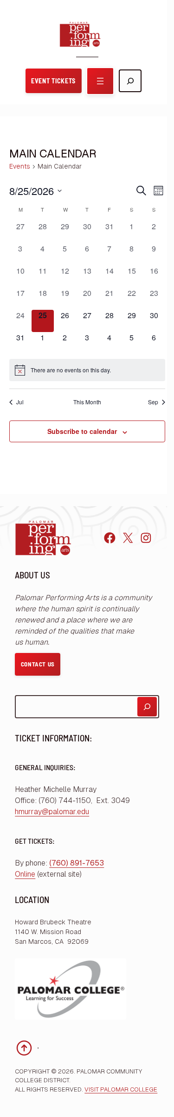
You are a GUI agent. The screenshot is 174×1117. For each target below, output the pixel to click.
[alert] (87, 370)
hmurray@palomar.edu (52, 811)
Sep (153, 402)
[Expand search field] (130, 80)
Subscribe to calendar (82, 431)
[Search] (147, 706)
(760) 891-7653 (76, 863)
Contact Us (38, 664)
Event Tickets (53, 81)
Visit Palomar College (120, 1089)
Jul (20, 402)
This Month (87, 402)
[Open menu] (100, 81)
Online (25, 874)
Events (19, 166)
